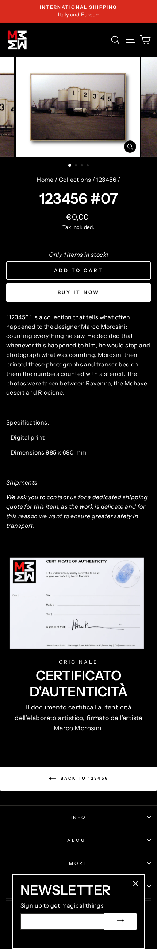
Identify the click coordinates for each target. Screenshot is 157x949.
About (78, 840)
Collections (75, 179)
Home (45, 179)
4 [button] (88, 166)
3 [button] (82, 166)
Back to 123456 (84, 778)
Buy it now (79, 292)
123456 (106, 179)
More (78, 863)
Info (78, 817)
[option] (78, 11)
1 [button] (70, 165)
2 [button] (76, 166)
